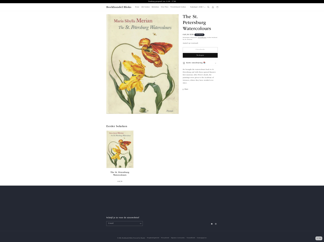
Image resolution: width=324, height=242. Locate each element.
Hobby (108, 198)
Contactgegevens (202, 238)
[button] (208, 7)
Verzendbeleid (191, 238)
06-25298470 (167, 204)
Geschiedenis (111, 205)
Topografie (110, 209)
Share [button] (186, 89)
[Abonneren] (140, 223)
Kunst (108, 202)
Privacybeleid (139, 202)
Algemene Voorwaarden (142, 198)
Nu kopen (200, 55)
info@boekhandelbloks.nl (172, 207)
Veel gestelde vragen (141, 212)
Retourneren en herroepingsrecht (146, 209)
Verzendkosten (202, 37)
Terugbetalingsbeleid (153, 238)
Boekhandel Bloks (127, 238)
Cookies (137, 205)
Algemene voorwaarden (178, 238)
